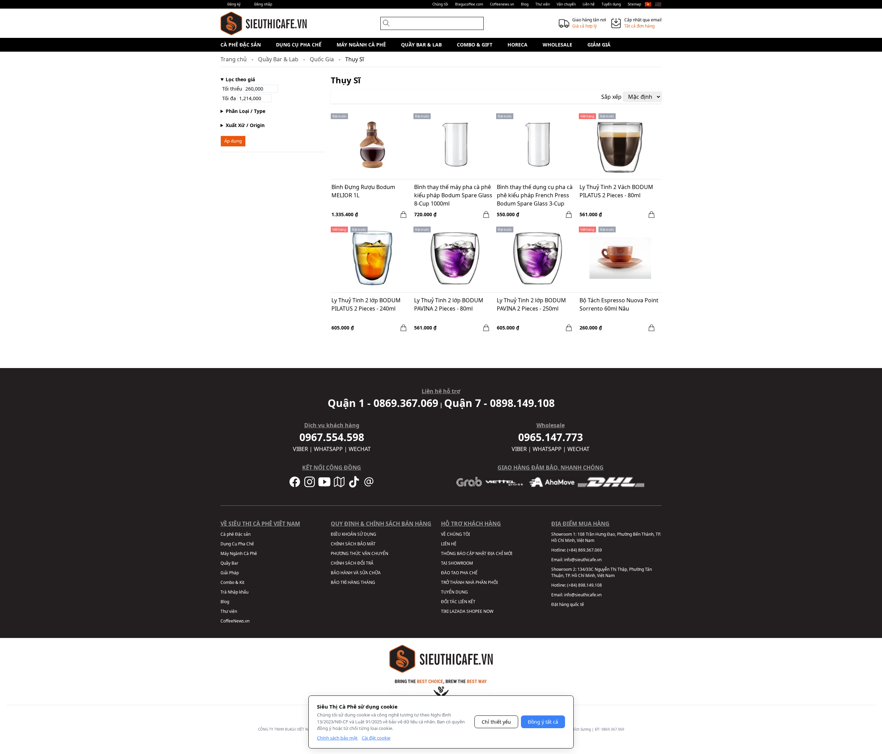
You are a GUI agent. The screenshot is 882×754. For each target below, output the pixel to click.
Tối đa (229, 98)
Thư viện (542, 4)
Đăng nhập (263, 4)
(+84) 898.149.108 (584, 585)
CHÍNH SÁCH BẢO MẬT (353, 544)
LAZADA (457, 611)
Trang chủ (233, 59)
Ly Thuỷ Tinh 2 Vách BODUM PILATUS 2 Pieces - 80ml (616, 191)
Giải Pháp (229, 573)
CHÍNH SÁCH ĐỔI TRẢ (352, 563)
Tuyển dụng (611, 4)
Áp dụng (233, 141)
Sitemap (634, 4)
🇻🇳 (648, 4)
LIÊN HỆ (449, 544)
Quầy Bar (229, 563)
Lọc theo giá (240, 79)
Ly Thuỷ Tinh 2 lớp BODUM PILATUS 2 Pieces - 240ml (366, 304)
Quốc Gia (322, 59)
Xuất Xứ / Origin (245, 125)
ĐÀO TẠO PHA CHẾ (459, 573)
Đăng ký (233, 4)
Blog (525, 4)
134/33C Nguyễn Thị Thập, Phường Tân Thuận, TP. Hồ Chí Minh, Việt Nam (601, 572)
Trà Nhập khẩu (234, 592)
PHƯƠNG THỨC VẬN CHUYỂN (359, 553)
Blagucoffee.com (469, 4)
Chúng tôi (440, 4)
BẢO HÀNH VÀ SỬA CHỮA (356, 573)
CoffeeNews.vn (234, 621)
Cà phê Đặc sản (240, 44)
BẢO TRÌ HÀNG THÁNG (353, 582)
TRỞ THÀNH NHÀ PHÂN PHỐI (469, 582)
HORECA (517, 44)
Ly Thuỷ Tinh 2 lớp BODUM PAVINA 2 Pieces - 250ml (531, 304)
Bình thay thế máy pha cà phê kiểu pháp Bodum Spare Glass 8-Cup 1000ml (453, 195)
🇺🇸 (658, 4)
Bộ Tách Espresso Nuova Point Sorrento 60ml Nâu (619, 304)
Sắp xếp (611, 97)
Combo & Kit (232, 582)
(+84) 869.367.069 (584, 550)
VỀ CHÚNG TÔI (455, 534)
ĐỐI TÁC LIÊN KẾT (458, 602)
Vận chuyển (566, 4)
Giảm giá (599, 44)
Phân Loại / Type (245, 111)
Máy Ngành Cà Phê (361, 44)
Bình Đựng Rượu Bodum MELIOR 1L (363, 191)
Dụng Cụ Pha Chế (298, 44)
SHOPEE (474, 611)
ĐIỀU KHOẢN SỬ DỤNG (353, 534)
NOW (488, 611)
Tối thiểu (233, 88)
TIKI (445, 611)
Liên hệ (589, 4)
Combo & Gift (474, 44)
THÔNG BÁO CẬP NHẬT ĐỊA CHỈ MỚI (476, 553)
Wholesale (557, 44)
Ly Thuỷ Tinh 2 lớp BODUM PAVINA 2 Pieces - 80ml (448, 304)
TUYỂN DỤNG (454, 592)
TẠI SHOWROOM (457, 563)
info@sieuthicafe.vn (583, 560)
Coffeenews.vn (502, 4)
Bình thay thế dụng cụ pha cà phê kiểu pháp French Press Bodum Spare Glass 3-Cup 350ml (535, 196)
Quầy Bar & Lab (421, 44)
